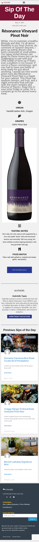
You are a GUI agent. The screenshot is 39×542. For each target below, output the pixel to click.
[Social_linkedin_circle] (20, 497)
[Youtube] (13, 497)
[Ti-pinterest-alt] (17, 497)
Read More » (8, 373)
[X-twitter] (7, 497)
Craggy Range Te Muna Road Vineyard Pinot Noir (19, 410)
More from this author (19, 316)
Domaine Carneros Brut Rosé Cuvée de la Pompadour (19, 359)
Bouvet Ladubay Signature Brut (18, 463)
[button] (24, 2)
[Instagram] (10, 497)
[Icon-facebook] (3, 497)
